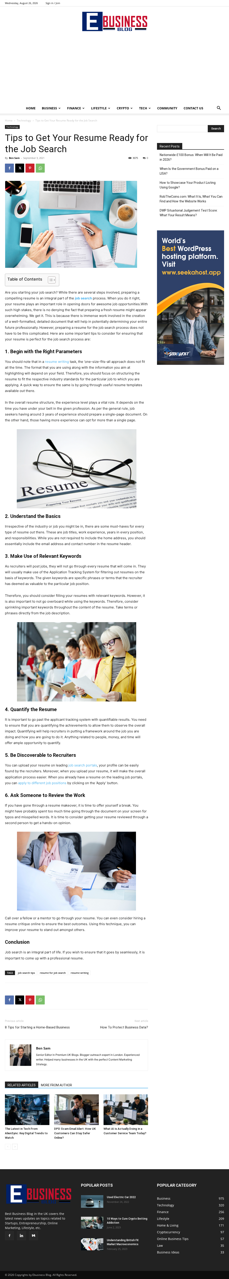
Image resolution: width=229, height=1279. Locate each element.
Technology (24, 120)
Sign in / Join (53, 3)
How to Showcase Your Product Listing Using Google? (188, 185)
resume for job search (53, 972)
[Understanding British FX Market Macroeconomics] (92, 1244)
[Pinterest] (29, 168)
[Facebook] (9, 168)
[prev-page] (8, 1146)
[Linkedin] (21, 1235)
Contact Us (193, 108)
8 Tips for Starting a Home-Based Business (37, 1027)
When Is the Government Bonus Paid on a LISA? (189, 171)
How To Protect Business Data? (124, 1027)
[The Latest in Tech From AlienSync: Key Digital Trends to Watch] (27, 1109)
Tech (143, 108)
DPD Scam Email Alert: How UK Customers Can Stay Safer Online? (75, 1133)
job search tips (26, 972)
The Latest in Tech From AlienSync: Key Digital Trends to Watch (26, 1133)
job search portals (82, 765)
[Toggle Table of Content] (50, 280)
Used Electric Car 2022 (121, 1197)
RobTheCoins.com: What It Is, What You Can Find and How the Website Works (191, 199)
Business (49, 108)
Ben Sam (14, 158)
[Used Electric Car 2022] (92, 1201)
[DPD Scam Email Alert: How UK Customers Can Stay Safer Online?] (76, 1109)
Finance (74, 108)
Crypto (123, 108)
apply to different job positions (42, 783)
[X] (19, 168)
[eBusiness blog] (114, 21)
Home (31, 108)
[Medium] (33, 1235)
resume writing (57, 361)
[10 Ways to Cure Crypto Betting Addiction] (92, 1223)
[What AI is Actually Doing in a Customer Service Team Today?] (126, 1109)
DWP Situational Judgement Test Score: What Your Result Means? (189, 213)
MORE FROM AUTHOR (56, 1085)
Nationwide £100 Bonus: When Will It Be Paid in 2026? (191, 157)
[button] (218, 108)
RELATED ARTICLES (22, 1085)
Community (167, 108)
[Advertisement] (114, 69)
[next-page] (15, 1146)
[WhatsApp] (40, 168)
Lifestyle (99, 108)
